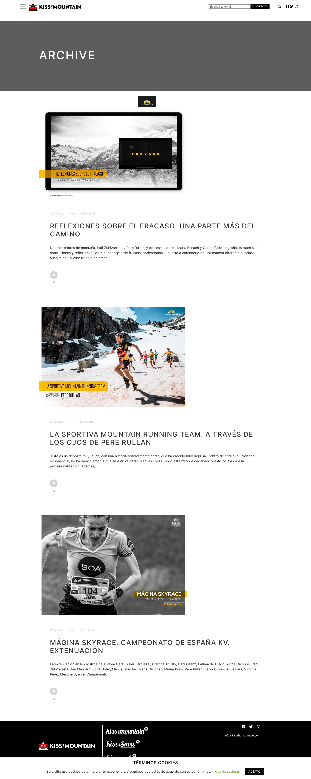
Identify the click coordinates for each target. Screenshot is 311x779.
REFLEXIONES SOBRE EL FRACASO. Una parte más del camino (153, 230)
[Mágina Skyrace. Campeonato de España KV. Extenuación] (113, 565)
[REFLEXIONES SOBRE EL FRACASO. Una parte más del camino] (113, 148)
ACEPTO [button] (254, 771)
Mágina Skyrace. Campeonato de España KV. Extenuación (140, 646)
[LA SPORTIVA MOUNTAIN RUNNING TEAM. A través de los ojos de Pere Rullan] (113, 356)
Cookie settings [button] (227, 771)
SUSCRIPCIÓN (260, 6)
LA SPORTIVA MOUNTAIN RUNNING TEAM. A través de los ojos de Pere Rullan (151, 438)
